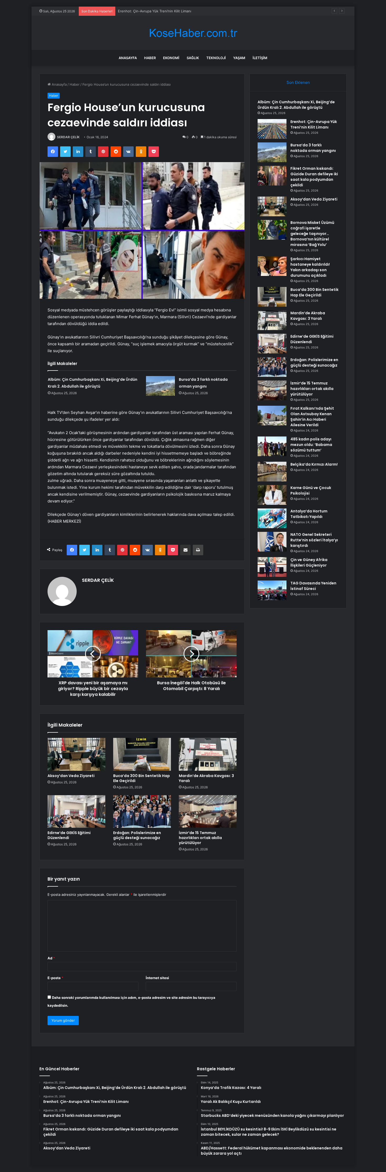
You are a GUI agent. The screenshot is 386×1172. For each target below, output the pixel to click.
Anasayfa (128, 58)
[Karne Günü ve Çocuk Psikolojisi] (272, 495)
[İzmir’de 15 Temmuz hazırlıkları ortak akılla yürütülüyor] (208, 811)
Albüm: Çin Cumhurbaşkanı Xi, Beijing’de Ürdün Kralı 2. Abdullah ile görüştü (296, 104)
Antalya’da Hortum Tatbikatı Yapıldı (308, 513)
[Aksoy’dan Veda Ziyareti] (76, 754)
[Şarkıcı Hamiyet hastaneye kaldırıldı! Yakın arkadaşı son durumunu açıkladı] (272, 266)
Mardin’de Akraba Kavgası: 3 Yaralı (206, 778)
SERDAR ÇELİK (68, 137)
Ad (51, 958)
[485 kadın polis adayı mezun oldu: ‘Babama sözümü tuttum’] (272, 446)
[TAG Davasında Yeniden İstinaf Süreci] (272, 590)
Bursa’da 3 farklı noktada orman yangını (149, 11)
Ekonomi (171, 58)
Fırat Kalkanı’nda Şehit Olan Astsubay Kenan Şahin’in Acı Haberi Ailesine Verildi (312, 417)
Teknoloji (216, 58)
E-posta (55, 978)
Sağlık (193, 58)
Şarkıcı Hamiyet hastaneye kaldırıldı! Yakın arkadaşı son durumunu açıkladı (310, 267)
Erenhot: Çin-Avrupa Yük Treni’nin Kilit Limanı (313, 124)
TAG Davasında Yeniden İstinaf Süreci (313, 585)
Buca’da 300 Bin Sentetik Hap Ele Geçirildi (141, 778)
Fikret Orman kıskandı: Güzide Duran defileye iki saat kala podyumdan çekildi (314, 177)
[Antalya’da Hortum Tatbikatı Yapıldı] (272, 518)
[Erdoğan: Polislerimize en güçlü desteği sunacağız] (142, 811)
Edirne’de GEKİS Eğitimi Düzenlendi (69, 835)
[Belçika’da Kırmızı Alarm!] (272, 471)
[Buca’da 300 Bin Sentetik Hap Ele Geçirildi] (142, 754)
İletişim (260, 58)
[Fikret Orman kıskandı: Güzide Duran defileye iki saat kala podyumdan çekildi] (272, 176)
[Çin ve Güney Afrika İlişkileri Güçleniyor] (272, 567)
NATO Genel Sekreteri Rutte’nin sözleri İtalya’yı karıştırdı (314, 540)
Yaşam (239, 58)
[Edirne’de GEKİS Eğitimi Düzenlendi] (76, 811)
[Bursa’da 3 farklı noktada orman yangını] (160, 386)
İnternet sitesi (157, 978)
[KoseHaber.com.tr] (193, 33)
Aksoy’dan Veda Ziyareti (71, 775)
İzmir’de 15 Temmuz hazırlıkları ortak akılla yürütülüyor (200, 837)
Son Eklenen (298, 82)
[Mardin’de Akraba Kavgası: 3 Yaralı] (208, 754)
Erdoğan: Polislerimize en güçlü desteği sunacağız (137, 835)
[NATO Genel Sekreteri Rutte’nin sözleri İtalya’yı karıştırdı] (272, 542)
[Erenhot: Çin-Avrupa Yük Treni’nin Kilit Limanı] (272, 129)
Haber (150, 58)
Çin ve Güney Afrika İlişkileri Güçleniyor (308, 562)
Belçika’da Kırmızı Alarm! (314, 464)
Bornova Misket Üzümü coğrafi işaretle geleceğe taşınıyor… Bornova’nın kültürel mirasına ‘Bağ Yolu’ (312, 233)
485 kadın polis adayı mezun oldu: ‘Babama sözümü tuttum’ (311, 444)
